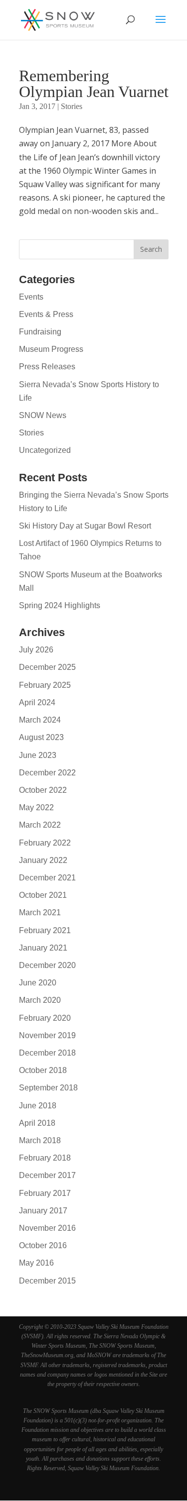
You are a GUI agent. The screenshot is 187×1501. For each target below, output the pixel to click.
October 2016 (43, 1245)
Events (31, 297)
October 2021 (43, 895)
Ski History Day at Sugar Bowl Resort (85, 526)
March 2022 (40, 825)
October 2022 (43, 790)
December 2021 (47, 877)
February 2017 (45, 1193)
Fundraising (40, 331)
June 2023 (37, 755)
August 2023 (41, 737)
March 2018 (40, 1140)
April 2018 (37, 1123)
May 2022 (36, 807)
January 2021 (43, 948)
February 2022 (45, 843)
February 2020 (45, 1018)
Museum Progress (51, 349)
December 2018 (47, 1053)
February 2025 (45, 685)
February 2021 (45, 930)
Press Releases (47, 366)
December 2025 (47, 667)
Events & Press (46, 314)
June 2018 (37, 1105)
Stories (71, 106)
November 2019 (47, 1035)
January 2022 (43, 860)
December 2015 (47, 1281)
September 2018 (48, 1087)
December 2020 (47, 965)
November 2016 (47, 1228)
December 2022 (47, 772)
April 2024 (37, 702)
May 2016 (36, 1263)
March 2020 (40, 1000)
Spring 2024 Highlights (59, 605)
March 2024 (40, 720)
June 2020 (37, 982)
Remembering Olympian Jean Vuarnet (94, 84)
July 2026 (36, 649)
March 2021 (40, 912)
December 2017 (47, 1175)
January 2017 (43, 1210)
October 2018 (43, 1070)
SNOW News (42, 415)
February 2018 (45, 1158)
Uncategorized (45, 450)
